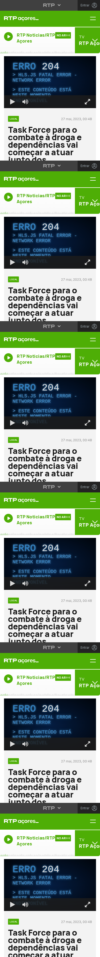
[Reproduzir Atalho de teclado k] (8, 950)
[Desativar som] (21, 950)
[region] (50, 478)
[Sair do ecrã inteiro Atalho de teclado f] (91, 950)
